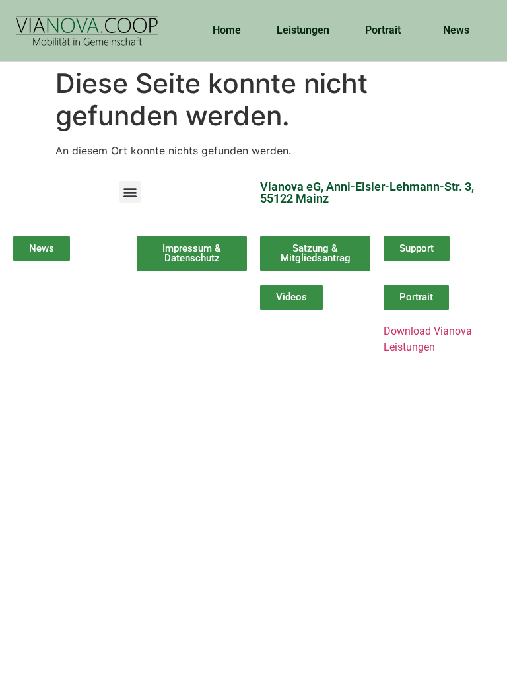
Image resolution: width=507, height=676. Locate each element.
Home (227, 30)
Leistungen (303, 30)
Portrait (383, 30)
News (456, 30)
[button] (130, 192)
